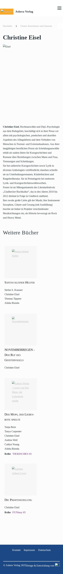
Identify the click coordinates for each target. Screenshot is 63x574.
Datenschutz (44, 550)
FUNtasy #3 (19, 512)
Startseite (7, 26)
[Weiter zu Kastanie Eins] (57, 565)
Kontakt (16, 550)
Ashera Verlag (24, 11)
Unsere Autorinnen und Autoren (36, 26)
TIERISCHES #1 (22, 453)
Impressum (29, 550)
